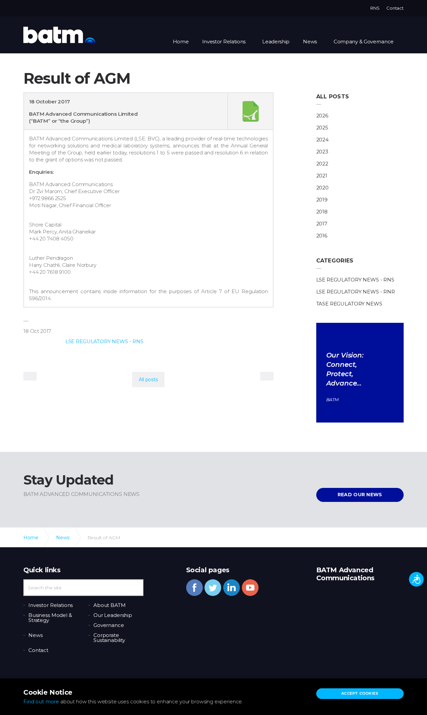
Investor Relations (224, 41)
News (310, 41)
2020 (322, 187)
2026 (322, 115)
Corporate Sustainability (109, 638)
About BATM (109, 605)
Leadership (276, 41)
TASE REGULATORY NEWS (349, 303)
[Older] (30, 376)
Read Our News (360, 495)
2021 (321, 175)
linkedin (231, 587)
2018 (322, 211)
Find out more (41, 701)
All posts (332, 96)
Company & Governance (364, 41)
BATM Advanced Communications (59, 35)
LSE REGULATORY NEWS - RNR (355, 291)
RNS (375, 8)
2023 (322, 151)
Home (181, 41)
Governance (108, 625)
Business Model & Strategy (50, 618)
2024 (322, 139)
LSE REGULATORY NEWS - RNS (104, 341)
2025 (322, 127)
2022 (322, 163)
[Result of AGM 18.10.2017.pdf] (250, 111)
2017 (321, 223)
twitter (212, 587)
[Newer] (267, 376)
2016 (321, 235)
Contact (395, 8)
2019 (322, 199)
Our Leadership (112, 615)
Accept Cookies (359, 693)
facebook (194, 587)
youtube (250, 587)
